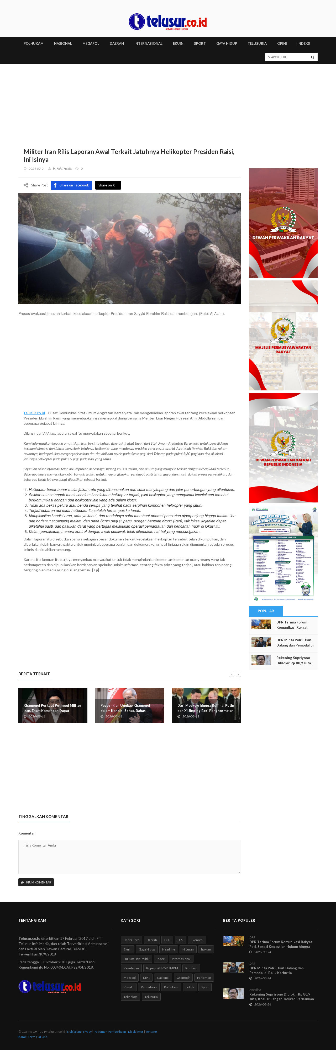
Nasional (163, 978)
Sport (205, 987)
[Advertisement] (168, 103)
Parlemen (204, 978)
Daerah (152, 940)
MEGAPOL (90, 43)
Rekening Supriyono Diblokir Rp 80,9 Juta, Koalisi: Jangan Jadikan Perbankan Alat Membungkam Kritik (281, 999)
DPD (167, 940)
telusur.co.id (34, 413)
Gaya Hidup (147, 949)
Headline (168, 949)
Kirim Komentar (38, 882)
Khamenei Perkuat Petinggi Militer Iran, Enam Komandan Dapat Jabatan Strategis (52, 710)
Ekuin (128, 949)
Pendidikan (149, 987)
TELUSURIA (257, 43)
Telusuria (151, 997)
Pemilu (129, 987)
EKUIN (178, 43)
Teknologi (130, 997)
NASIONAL (63, 43)
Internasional (181, 959)
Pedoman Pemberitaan (110, 1032)
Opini (282, 43)
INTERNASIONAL (148, 43)
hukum (206, 949)
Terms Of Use (38, 1037)
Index (161, 959)
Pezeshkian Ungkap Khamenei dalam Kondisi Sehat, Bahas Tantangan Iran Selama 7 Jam (125, 710)
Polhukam (171, 987)
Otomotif (183, 978)
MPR (146, 978)
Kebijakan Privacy (79, 1032)
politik (190, 987)
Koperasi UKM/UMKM (162, 968)
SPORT (200, 43)
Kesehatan (131, 968)
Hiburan (188, 949)
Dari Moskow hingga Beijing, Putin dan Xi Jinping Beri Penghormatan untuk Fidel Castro (205, 710)
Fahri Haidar (64, 168)
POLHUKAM (34, 43)
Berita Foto (131, 940)
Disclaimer (135, 1032)
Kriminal (191, 968)
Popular (266, 611)
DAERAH (117, 43)
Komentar (26, 833)
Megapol (130, 978)
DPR (180, 940)
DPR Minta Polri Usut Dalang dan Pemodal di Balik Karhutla (295, 645)
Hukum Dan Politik (136, 959)
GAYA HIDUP (226, 43)
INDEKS (303, 43)
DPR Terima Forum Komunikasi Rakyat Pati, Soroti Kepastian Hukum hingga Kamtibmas (280, 946)
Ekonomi (197, 940)
